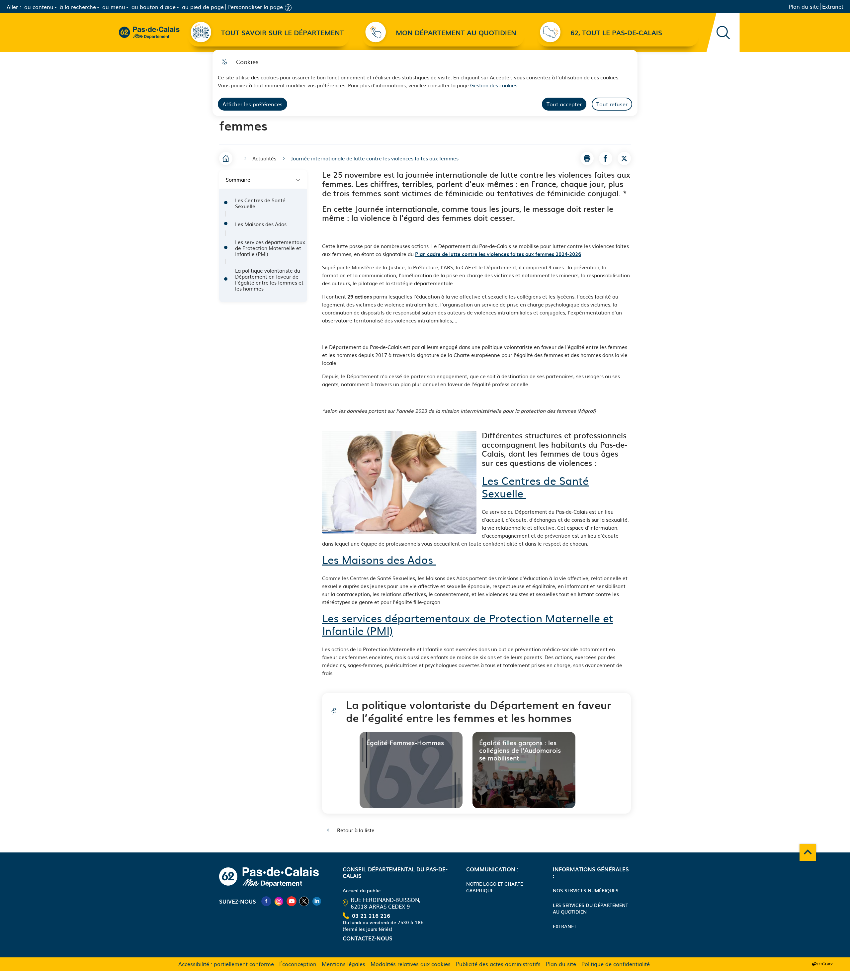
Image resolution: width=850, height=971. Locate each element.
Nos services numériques (586, 890)
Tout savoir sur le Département (282, 32)
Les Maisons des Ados (261, 224)
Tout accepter (564, 104)
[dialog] (425, 83)
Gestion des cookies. (494, 85)
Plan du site (804, 6)
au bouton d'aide (153, 7)
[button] (587, 158)
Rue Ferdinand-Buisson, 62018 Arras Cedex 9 (385, 903)
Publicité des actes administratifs (498, 963)
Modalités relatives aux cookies (411, 963)
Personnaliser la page (255, 7)
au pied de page (203, 7)
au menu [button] (113, 7)
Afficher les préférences (252, 104)
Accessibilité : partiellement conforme (226, 963)
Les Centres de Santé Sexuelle (260, 203)
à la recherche (78, 7)
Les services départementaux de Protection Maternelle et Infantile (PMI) (270, 248)
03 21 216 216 (371, 915)
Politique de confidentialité (615, 963)
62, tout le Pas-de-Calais (616, 32)
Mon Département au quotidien (456, 32)
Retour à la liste (351, 830)
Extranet (832, 6)
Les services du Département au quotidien (590, 908)
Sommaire (238, 179)
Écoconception (297, 963)
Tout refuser (612, 104)
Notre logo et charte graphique (494, 887)
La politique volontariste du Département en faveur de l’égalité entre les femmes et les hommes (269, 280)
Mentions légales (343, 963)
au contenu (38, 7)
